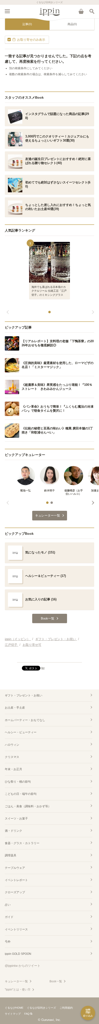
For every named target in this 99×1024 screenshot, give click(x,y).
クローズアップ (15, 892)
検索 (92, 11)
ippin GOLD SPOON (18, 954)
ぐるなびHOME (14, 1007)
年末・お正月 (13, 769)
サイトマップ (13, 1013)
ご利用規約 (66, 1007)
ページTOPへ (49, 656)
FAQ (27, 1013)
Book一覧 (56, 981)
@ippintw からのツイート (22, 965)
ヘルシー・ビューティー (21, 732)
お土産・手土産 (15, 707)
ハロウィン (12, 744)
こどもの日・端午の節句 (21, 794)
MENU (7, 11)
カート (81, 11)
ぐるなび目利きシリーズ (41, 1007)
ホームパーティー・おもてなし (25, 720)
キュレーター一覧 (16, 981)
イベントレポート (16, 880)
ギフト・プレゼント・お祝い (23, 695)
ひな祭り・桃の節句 (18, 781)
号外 (8, 941)
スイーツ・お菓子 (16, 818)
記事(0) (27, 24)
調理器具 (10, 855)
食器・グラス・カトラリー (22, 843)
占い (8, 904)
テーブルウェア (15, 868)
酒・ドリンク (13, 830)
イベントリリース (16, 929)
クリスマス (12, 757)
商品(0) (72, 24)
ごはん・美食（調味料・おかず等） (28, 806)
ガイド (9, 917)
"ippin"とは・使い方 (18, 989)
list (42, 667)
